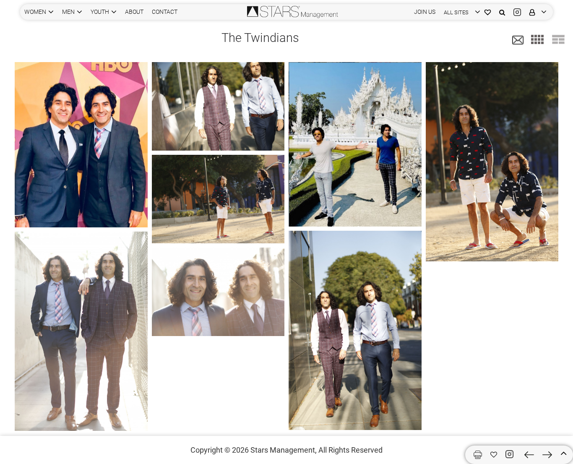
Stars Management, (283, 450)
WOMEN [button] (35, 11)
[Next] (547, 454)
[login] (536, 12)
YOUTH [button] (100, 11)
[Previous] (529, 454)
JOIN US (424, 11)
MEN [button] (68, 11)
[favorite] (493, 455)
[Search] (502, 12)
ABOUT (134, 11)
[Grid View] (537, 39)
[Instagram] (517, 12)
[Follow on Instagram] (510, 454)
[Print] (478, 455)
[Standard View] (558, 39)
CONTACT (164, 11)
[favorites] (487, 12)
